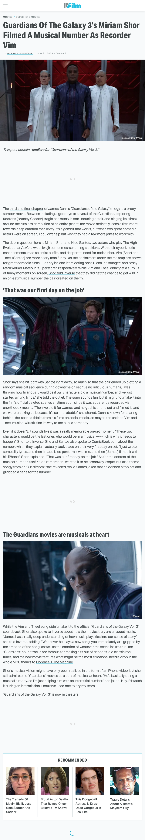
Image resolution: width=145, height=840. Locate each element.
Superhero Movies (28, 17)
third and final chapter (26, 208)
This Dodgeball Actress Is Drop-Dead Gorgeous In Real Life (88, 805)
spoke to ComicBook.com (97, 441)
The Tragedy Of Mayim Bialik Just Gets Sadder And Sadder (18, 805)
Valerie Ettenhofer (20, 53)
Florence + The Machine (54, 662)
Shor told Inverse (62, 273)
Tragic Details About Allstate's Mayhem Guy (121, 804)
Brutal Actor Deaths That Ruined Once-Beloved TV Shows (55, 803)
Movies (7, 17)
